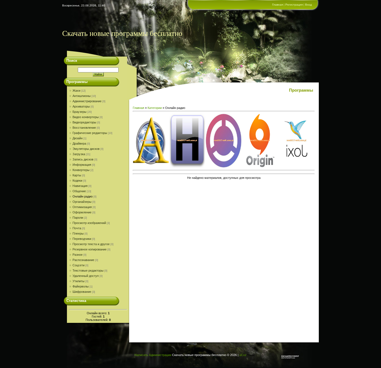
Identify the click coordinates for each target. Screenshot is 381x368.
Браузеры (79, 111)
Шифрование (82, 291)
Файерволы (81, 286)
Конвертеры (81, 170)
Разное (78, 254)
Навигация (80, 185)
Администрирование (87, 101)
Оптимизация (82, 207)
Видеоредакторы (84, 122)
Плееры (78, 233)
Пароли (78, 217)
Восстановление (84, 127)
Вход (308, 4)
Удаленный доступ (86, 275)
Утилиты (79, 281)
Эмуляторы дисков (86, 148)
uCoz (243, 355)
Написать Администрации (152, 355)
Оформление (82, 212)
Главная (277, 4)
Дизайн (78, 138)
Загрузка (79, 154)
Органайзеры (82, 201)
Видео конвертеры (86, 117)
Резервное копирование (90, 249)
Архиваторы (81, 106)
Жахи (76, 90)
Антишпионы (82, 96)
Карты (77, 175)
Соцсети (79, 265)
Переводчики (82, 238)
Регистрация (294, 4)
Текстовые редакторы (88, 270)
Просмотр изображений (89, 223)
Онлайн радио (83, 196)
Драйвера (79, 143)
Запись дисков (83, 159)
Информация (82, 164)
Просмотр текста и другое (91, 244)
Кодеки (77, 180)
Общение (79, 191)
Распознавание (83, 260)
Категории (155, 107)
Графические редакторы (90, 133)
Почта (77, 228)
